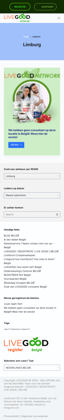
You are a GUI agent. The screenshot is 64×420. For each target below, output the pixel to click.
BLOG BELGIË (11, 235)
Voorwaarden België (15, 278)
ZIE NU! (17, 145)
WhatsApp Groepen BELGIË (19, 282)
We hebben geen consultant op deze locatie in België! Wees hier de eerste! (32, 134)
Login (7, 329)
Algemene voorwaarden (34, 416)
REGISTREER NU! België (17, 274)
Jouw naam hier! (13, 303)
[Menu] (58, 18)
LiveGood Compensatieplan (19, 255)
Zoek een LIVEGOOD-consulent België (25, 286)
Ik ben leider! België (15, 239)
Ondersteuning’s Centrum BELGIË (22, 271)
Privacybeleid (11, 416)
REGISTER (20, 6)
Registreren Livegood (20, 329)
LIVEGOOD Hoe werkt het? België (23, 266)
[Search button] (57, 214)
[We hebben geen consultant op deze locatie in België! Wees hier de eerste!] (32, 96)
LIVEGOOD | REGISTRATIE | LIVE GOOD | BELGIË (31, 251)
